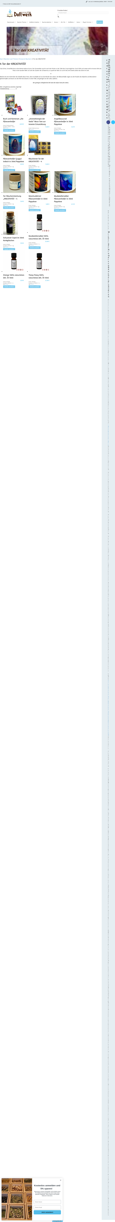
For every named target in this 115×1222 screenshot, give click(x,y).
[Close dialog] (60, 1180)
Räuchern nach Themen (11, 59)
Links (108, 139)
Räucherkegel (108, 728)
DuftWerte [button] (71, 22)
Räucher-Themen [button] (21, 22)
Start (1, 59)
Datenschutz (109, 118)
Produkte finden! (62, 10)
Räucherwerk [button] (10, 22)
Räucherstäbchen (108, 710)
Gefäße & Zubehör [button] (34, 22)
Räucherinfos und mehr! (108, 98)
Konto (78, 22)
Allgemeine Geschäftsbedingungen (109, 95)
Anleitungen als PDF (108, 124)
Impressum (109, 130)
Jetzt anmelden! (47, 1212)
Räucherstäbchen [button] (46, 22)
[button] (113, 122)
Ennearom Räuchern (25, 59)
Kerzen (56, 22)
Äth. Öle (63, 22)
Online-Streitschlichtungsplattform (109, 192)
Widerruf (109, 159)
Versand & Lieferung (109, 145)
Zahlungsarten (109, 170)
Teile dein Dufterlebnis (108, 155)
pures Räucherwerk (108, 690)
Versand (6, 127)
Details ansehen (9, 130)
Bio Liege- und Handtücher (14, 25)
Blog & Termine (87, 22)
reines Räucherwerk (108, 435)
